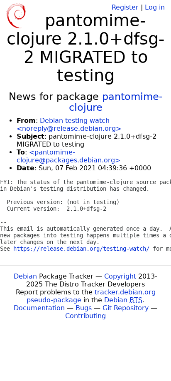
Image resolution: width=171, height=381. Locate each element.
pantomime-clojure (116, 102)
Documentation (39, 308)
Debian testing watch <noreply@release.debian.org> (69, 124)
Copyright (120, 276)
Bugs (84, 308)
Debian (25, 276)
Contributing (85, 316)
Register (125, 7)
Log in (155, 7)
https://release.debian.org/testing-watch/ (81, 248)
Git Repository (126, 308)
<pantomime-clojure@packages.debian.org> (68, 156)
